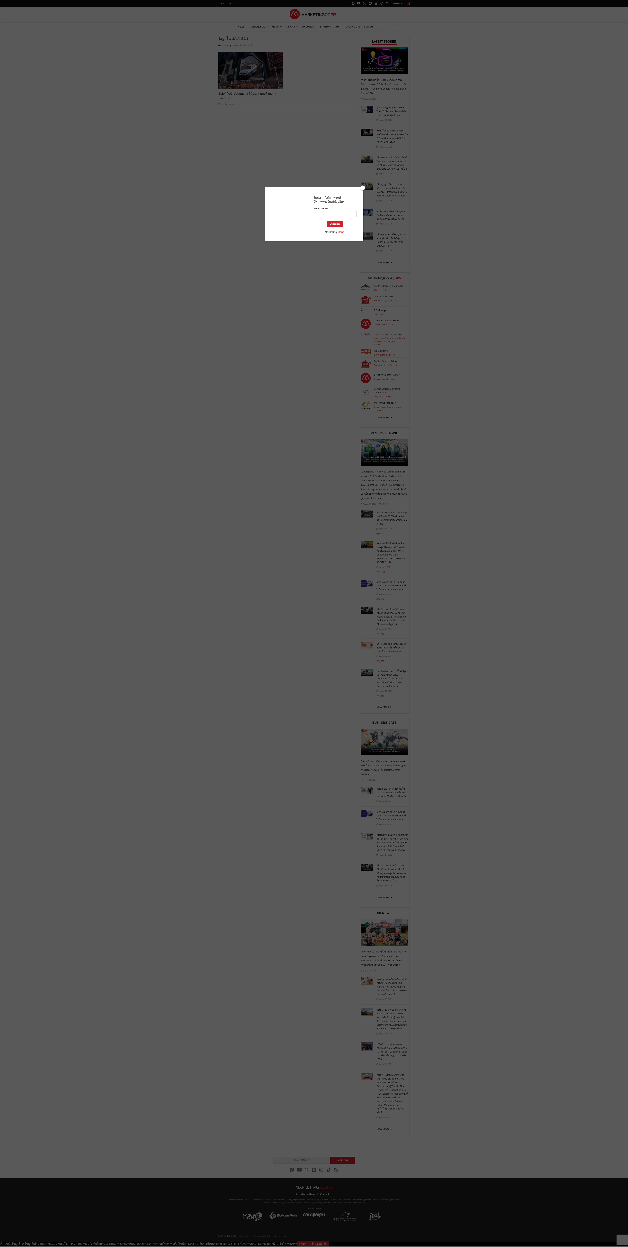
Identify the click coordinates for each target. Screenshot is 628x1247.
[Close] (362, 187)
